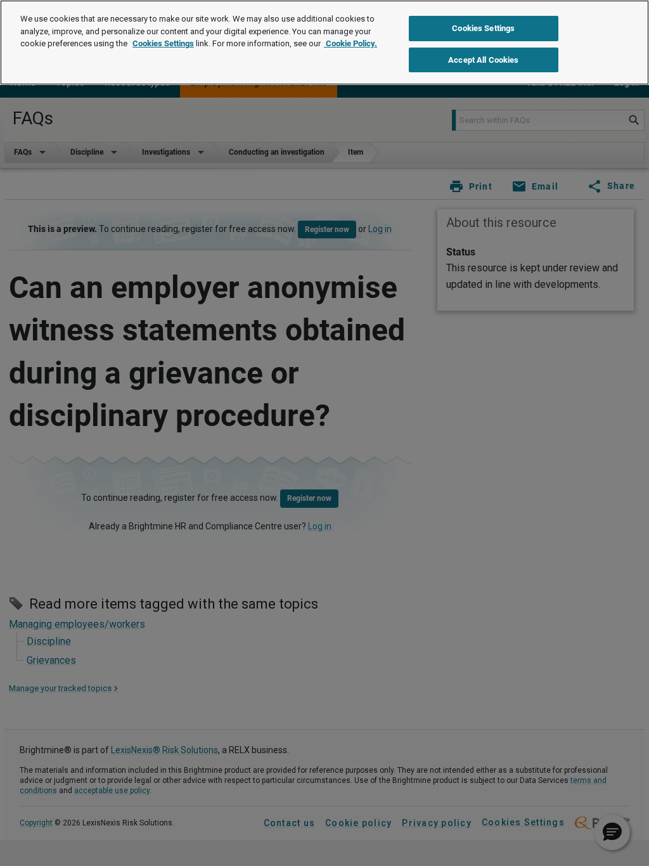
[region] (324, 42)
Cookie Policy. (350, 43)
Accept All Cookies (483, 60)
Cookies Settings (163, 43)
